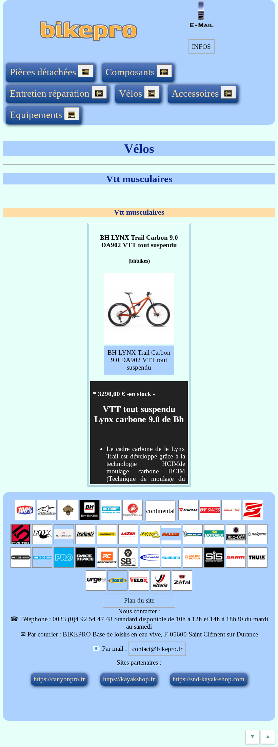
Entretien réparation (50, 93)
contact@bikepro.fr (157, 648)
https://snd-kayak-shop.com (208, 679)
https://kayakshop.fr (129, 679)
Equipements (36, 114)
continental (160, 510)
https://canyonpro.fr (59, 679)
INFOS (201, 46)
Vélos (130, 93)
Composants (130, 71)
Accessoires (195, 93)
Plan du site (139, 600)
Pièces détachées (43, 71)
